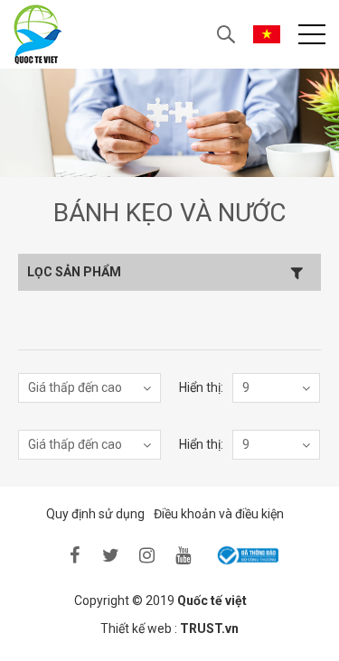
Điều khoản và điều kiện (219, 514)
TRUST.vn (209, 628)
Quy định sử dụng (95, 514)
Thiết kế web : (138, 628)
